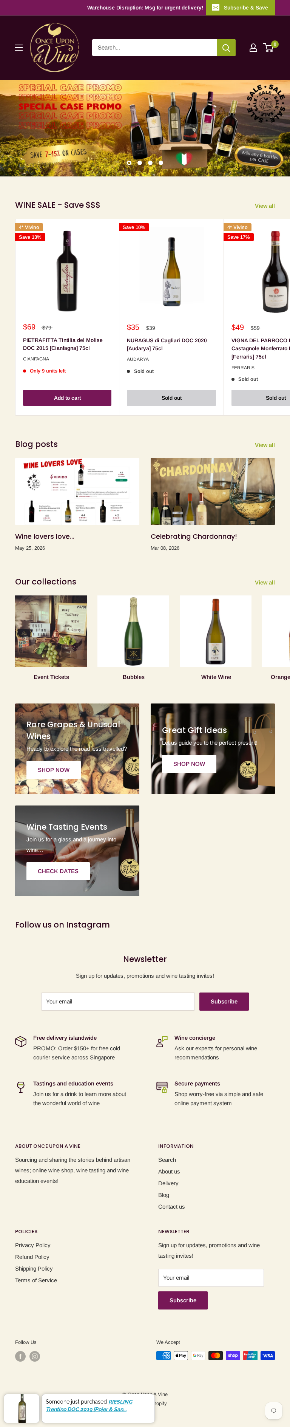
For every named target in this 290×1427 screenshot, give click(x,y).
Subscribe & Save (246, 8)
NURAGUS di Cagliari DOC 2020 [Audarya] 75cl (167, 344)
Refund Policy (32, 1257)
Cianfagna (36, 359)
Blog (163, 1195)
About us (169, 1171)
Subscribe (224, 1001)
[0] (268, 47)
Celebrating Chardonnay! (194, 536)
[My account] (253, 47)
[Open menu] (19, 48)
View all (265, 206)
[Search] (226, 47)
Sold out (172, 398)
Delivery (168, 1183)
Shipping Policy (34, 1268)
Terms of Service (36, 1280)
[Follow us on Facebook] (20, 1356)
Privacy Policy (33, 1245)
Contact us (171, 1206)
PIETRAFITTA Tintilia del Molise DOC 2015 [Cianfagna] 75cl (63, 344)
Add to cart (67, 398)
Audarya (138, 359)
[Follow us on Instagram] (34, 1356)
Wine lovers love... (44, 536)
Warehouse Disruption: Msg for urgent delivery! (145, 8)
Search (167, 1159)
